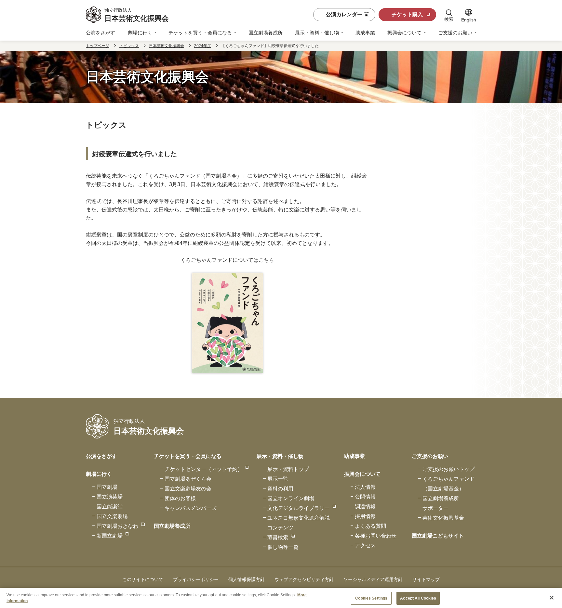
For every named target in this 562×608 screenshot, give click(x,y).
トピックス (129, 46)
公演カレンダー (344, 14)
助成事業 (365, 32)
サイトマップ (426, 579)
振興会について (404, 32)
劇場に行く (140, 32)
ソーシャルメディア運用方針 (373, 579)
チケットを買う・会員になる (200, 32)
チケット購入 (407, 14)
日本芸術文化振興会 (166, 46)
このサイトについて (142, 579)
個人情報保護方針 (246, 579)
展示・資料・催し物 (317, 32)
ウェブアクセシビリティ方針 (304, 579)
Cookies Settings (371, 598)
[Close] (551, 597)
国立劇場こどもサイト (438, 535)
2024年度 (202, 46)
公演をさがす (100, 32)
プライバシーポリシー (196, 579)
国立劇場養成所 (265, 32)
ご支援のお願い (455, 32)
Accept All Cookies (418, 598)
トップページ (97, 46)
